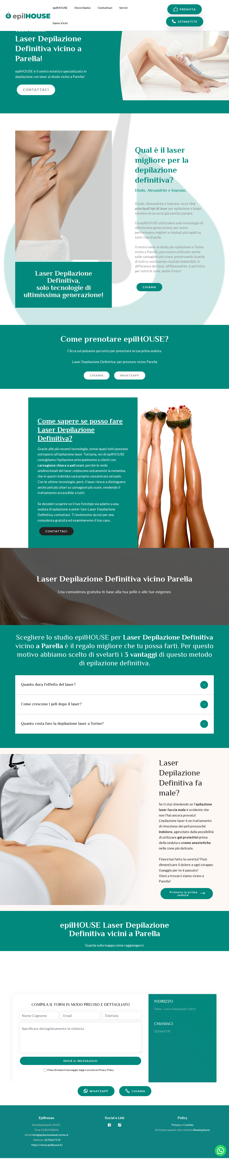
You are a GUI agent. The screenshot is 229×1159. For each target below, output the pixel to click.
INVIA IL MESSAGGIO (80, 1060)
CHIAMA (149, 287)
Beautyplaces (201, 1129)
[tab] (114, 685)
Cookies (188, 1124)
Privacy (176, 1124)
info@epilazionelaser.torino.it (50, 1134)
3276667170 (187, 21)
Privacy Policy (105, 1069)
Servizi (123, 7)
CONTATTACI (36, 90)
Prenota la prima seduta (184, 893)
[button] (114, 685)
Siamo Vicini (60, 23)
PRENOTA (188, 9)
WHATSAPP (129, 375)
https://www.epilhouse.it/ (47, 1144)
